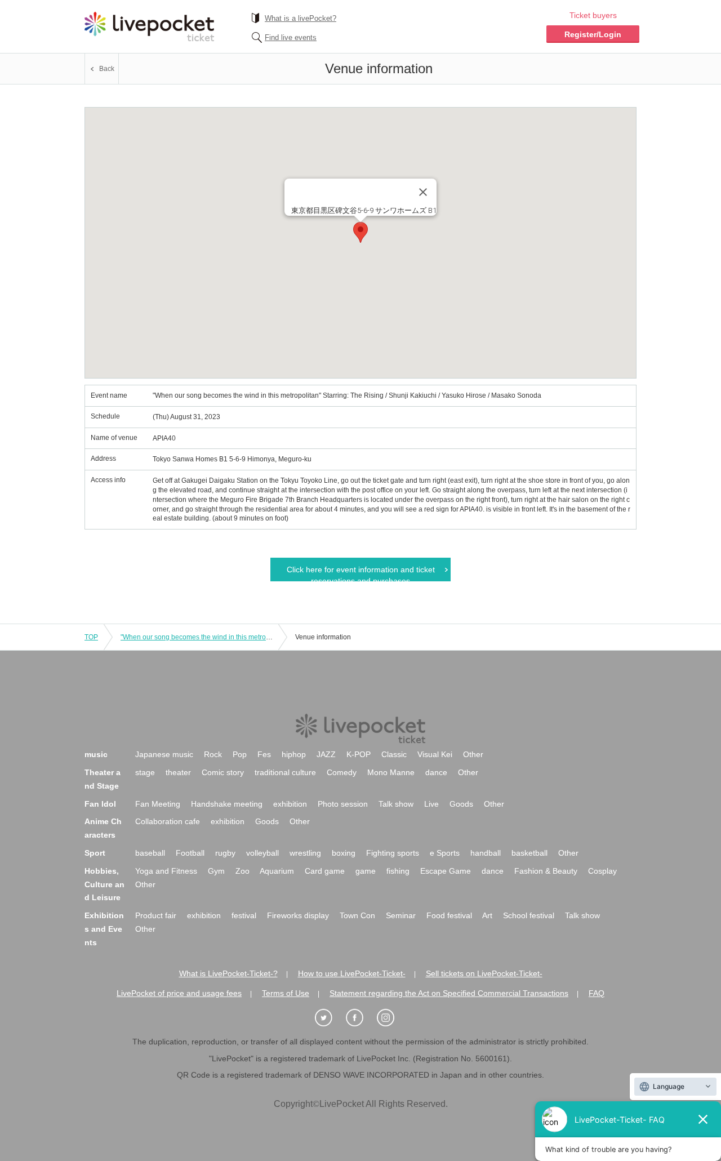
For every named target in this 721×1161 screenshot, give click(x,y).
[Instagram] (391, 1018)
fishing (398, 870)
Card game (325, 870)
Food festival (449, 915)
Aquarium (277, 870)
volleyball (262, 852)
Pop (240, 754)
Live (431, 803)
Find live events (291, 37)
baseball (150, 852)
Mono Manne (391, 772)
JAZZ (326, 754)
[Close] (423, 192)
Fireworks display (298, 915)
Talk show (396, 803)
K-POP (358, 754)
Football (190, 852)
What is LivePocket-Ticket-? (228, 973)
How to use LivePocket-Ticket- (352, 973)
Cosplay (602, 870)
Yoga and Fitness (166, 870)
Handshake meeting (226, 803)
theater (178, 772)
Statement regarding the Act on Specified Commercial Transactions (449, 993)
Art (487, 915)
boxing (343, 852)
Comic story (223, 772)
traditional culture (285, 772)
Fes (264, 754)
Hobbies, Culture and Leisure (104, 884)
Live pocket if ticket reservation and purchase (149, 26)
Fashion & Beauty (545, 870)
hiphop (294, 754)
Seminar (401, 915)
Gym (216, 870)
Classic (394, 754)
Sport (94, 852)
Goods (461, 803)
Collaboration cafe (167, 821)
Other (473, 754)
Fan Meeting (157, 803)
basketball (529, 852)
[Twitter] (329, 1018)
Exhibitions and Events (104, 929)
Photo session (343, 803)
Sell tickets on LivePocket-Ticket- (484, 973)
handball (485, 852)
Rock (213, 754)
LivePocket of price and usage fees (179, 993)
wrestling (305, 852)
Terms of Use (285, 993)
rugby (225, 852)
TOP (91, 637)
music (96, 754)
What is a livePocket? (300, 18)
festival (244, 915)
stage (145, 772)
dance (436, 772)
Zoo (242, 870)
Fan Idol (100, 803)
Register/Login (592, 34)
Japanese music (164, 754)
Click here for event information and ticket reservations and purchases (361, 573)
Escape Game (445, 870)
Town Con (357, 915)
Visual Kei (434, 754)
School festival (528, 915)
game (365, 870)
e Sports (445, 852)
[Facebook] (360, 1018)
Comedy (342, 772)
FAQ (596, 993)
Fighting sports (392, 852)
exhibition (290, 803)
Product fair (155, 915)
